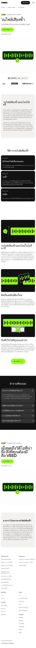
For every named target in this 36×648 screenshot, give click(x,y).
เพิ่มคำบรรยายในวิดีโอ (7, 562)
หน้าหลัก (3, 7)
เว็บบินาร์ (3, 611)
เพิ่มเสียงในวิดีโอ (5, 568)
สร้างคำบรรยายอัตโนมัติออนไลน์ (5, 572)
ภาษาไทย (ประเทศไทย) (7, 643)
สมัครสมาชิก (25, 2)
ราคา (2, 595)
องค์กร (2, 598)
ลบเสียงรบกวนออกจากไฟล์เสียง (27, 559)
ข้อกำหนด (21, 601)
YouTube (21, 617)
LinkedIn (21, 620)
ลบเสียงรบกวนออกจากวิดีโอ (26, 562)
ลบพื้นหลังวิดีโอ (23, 565)
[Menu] (33, 2)
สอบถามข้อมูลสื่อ (23, 610)
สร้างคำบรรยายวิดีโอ (6, 576)
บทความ (3, 608)
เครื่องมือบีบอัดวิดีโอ (6, 579)
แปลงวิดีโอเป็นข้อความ (7, 585)
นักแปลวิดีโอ (4, 588)
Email (20, 632)
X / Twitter (21, 623)
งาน (20, 595)
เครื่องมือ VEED (11, 7)
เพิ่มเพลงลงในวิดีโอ (6, 559)
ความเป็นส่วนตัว (23, 598)
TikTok (20, 629)
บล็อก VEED (4, 605)
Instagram (21, 626)
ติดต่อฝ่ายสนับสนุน (23, 607)
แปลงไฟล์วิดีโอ (5, 582)
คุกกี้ (20, 604)
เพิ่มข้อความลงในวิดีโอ (7, 565)
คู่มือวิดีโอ (3, 614)
